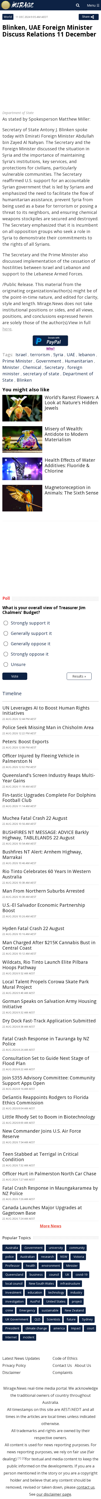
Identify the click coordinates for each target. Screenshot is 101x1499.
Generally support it (31, 633)
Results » (79, 676)
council (54, 1274)
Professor (12, 1265)
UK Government (16, 1319)
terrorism (40, 354)
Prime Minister (17, 361)
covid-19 (81, 1274)
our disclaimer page (53, 1494)
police (9, 1256)
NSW (63, 1256)
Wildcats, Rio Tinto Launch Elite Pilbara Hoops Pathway (45, 965)
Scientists (53, 1319)
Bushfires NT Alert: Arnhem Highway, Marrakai (42, 854)
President (12, 1328)
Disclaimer (11, 1372)
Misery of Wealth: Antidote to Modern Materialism (66, 434)
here (7, 329)
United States (56, 1301)
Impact (76, 1328)
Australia (11, 1248)
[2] (23, 1458)
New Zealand (74, 1310)
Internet (11, 1337)
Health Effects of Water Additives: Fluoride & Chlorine (70, 465)
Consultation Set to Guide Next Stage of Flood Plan (45, 1061)
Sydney (87, 1319)
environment (51, 1265)
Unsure (18, 664)
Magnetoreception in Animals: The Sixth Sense (71, 490)
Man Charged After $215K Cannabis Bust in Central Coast (48, 945)
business (36, 1274)
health (30, 1265)
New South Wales (41, 1283)
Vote (14, 676)
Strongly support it (30, 623)
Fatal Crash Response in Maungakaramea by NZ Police (50, 1191)
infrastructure (70, 1283)
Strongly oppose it (30, 654)
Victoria (79, 1256)
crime (9, 1310)
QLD (37, 1319)
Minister (10, 367)
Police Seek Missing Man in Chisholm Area (48, 727)
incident (28, 1337)
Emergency (27, 1310)
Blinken (24, 380)
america (59, 1328)
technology (56, 1292)
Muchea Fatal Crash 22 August (34, 818)
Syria (58, 354)
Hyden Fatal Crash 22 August (33, 928)
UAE (71, 354)
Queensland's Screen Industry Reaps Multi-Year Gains (48, 778)
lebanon (86, 354)
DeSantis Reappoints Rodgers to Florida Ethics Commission (45, 1100)
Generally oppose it (30, 643)
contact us (86, 1487)
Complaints (63, 1372)
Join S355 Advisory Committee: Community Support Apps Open (48, 1080)
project (77, 1301)
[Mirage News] (17, 5)
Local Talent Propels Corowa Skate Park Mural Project (45, 984)
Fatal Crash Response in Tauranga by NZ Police (45, 1041)
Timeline (12, 693)
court (90, 1328)
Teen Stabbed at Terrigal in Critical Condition (40, 1157)
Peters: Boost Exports (25, 742)
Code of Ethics (65, 1358)
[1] (19, 1458)
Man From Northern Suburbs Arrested (43, 891)
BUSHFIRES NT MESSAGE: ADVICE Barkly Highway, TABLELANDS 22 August (45, 835)
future (71, 1319)
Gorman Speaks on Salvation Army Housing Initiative (49, 1004)
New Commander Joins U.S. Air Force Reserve (41, 1134)
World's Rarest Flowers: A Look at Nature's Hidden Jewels (72, 402)
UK (67, 1274)
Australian (27, 1256)
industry (76, 1292)
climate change (36, 1328)
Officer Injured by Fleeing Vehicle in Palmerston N (40, 758)
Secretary (54, 367)
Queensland (14, 1274)
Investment (13, 1292)
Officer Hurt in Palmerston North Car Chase (49, 1174)
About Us (83, 1365)
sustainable (50, 1310)
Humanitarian (79, 361)
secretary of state (41, 373)
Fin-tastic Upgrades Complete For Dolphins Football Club (49, 798)
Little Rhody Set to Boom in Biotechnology (48, 1117)
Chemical (32, 367)
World (8, 17)
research (47, 1256)
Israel (21, 354)
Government (48, 361)
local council (14, 1283)
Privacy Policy (14, 1365)
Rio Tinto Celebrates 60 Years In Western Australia (46, 874)
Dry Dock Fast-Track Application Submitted (49, 1021)
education (35, 1292)
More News (50, 1226)
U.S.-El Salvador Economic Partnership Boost (43, 908)
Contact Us (62, 1365)
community (77, 1248)
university (56, 1248)
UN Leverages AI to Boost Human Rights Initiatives (45, 710)
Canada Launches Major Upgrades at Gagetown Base (42, 1210)
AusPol (35, 1301)
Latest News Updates (21, 1358)
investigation (14, 1301)
